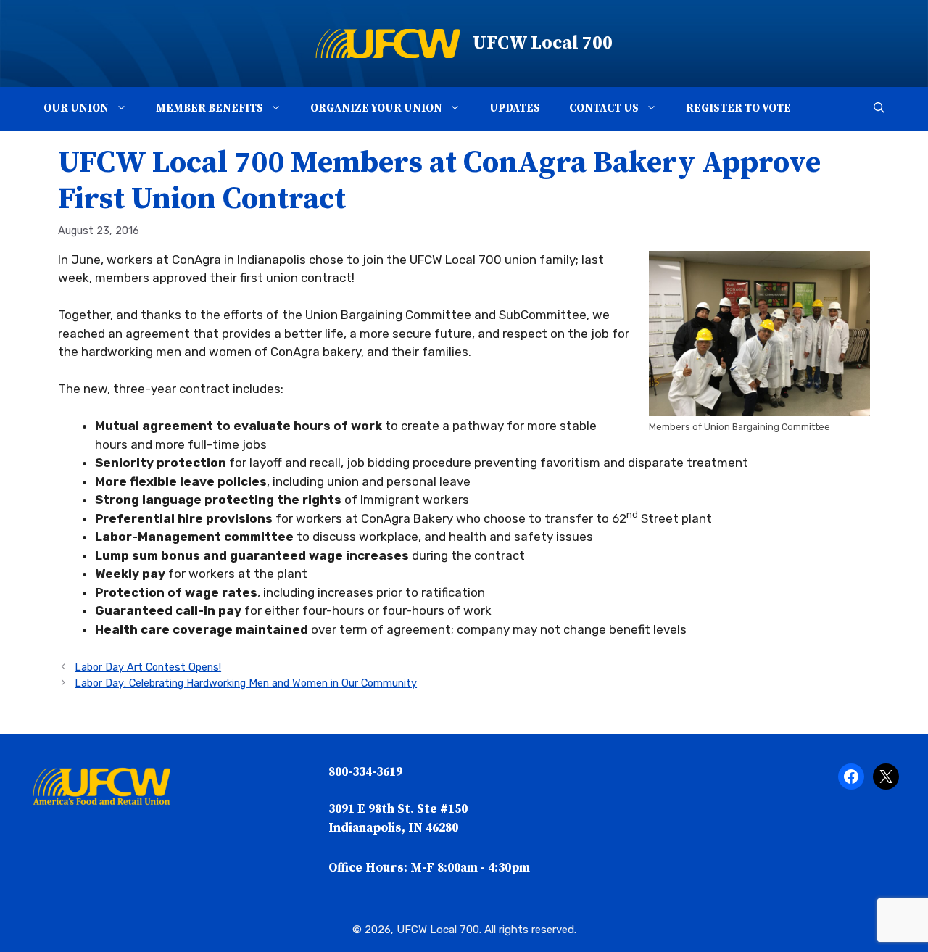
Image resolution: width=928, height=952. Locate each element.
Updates (514, 108)
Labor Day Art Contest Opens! (148, 667)
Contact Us (604, 108)
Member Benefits (209, 108)
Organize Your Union (376, 108)
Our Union (76, 108)
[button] (125, 109)
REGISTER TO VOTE (738, 108)
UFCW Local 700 (543, 43)
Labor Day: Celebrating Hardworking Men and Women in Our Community (246, 683)
